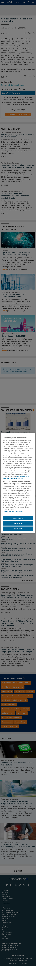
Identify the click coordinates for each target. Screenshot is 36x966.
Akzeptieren (18, 529)
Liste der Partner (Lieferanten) (12, 511)
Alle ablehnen (18, 523)
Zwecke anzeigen (18, 518)
